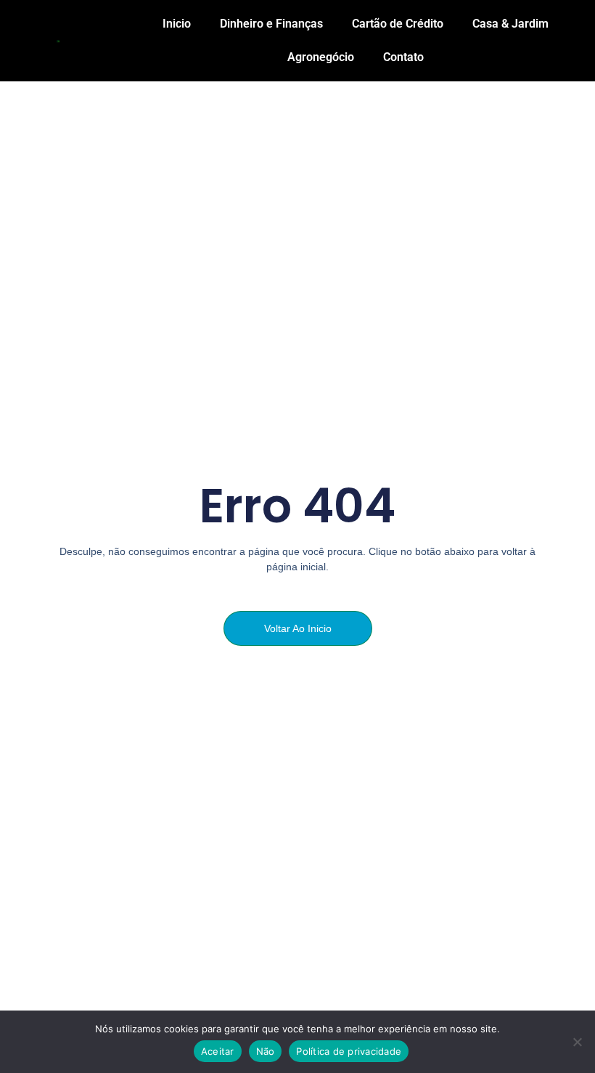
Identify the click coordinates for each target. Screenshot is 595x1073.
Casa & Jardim (510, 24)
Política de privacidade (348, 1051)
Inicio (177, 24)
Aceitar (217, 1051)
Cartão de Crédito (397, 24)
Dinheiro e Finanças (271, 24)
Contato (403, 57)
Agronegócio (320, 57)
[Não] (577, 1041)
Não (265, 1051)
